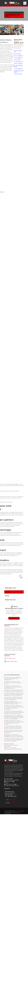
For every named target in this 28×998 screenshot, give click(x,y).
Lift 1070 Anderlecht (18, 63)
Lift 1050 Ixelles (17, 59)
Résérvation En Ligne (10, 599)
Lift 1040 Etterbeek (18, 57)
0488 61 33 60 (12, 658)
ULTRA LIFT (17, 810)
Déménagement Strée (10, 588)
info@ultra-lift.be (13, 661)
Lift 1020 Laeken (17, 53)
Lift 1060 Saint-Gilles (18, 61)
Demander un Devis (14, 618)
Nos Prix (7, 595)
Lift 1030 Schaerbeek (18, 55)
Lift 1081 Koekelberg (18, 68)
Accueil (8, 12)
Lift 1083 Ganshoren (18, 73)
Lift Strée (7, 591)
